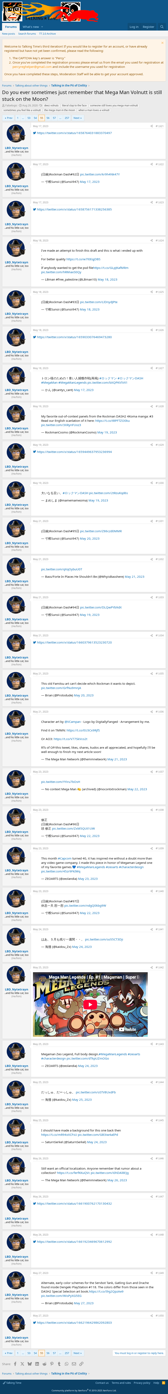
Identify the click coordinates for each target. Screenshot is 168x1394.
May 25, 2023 (82, 1099)
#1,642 (160, 967)
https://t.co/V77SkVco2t (70, 739)
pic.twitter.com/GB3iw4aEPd (98, 1134)
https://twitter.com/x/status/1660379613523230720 (74, 642)
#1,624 (160, 240)
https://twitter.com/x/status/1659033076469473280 (74, 337)
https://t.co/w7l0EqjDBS (83, 259)
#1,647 (160, 1196)
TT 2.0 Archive (47, 33)
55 (41, 118)
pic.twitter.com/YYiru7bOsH (60, 782)
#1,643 (160, 1044)
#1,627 (160, 368)
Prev (9, 118)
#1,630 (160, 483)
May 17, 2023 (90, 182)
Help (156, 1383)
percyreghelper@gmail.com (32, 67)
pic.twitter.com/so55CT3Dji (104, 939)
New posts (8, 33)
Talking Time (13, 1383)
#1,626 (160, 330)
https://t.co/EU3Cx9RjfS (83, 730)
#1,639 (160, 848)
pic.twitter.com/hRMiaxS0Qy (61, 272)
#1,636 (160, 711)
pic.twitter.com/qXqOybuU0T (61, 569)
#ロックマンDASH (130, 378)
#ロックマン (108, 378)
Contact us (102, 1383)
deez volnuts (51, 105)
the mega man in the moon (59, 110)
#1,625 (160, 292)
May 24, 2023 (82, 947)
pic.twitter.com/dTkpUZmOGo (88, 1058)
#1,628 (160, 406)
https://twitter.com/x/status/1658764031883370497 (74, 133)
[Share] (151, 126)
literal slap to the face (74, 105)
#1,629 (160, 445)
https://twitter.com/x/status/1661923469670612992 (74, 1241)
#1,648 (160, 1234)
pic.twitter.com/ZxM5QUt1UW (73, 828)
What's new (31, 27)
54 (35, 118)
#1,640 (160, 891)
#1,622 (160, 164)
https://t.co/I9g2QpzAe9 (106, 1291)
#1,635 (160, 673)
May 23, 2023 (88, 879)
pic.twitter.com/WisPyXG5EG (61, 1296)
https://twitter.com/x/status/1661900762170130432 (74, 1203)
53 (28, 118)
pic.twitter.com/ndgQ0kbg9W (85, 905)
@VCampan (73, 722)
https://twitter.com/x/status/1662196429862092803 (74, 1322)
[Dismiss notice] (162, 43)
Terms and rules (121, 1383)
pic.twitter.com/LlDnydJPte (98, 302)
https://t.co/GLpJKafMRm (110, 268)
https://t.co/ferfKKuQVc (73, 1173)
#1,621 (160, 126)
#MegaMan (49, 382)
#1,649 (160, 1273)
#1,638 (160, 810)
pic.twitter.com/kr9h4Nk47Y (100, 174)
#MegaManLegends (72, 382)
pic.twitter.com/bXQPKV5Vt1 (107, 382)
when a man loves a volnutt (93, 110)
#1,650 (160, 1315)
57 (54, 118)
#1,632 (160, 559)
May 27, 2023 (84, 1303)
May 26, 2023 (117, 1180)
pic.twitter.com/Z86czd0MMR (101, 531)
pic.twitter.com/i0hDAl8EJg (110, 1173)
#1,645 (160, 1120)
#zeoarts (112, 867)
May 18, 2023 (107, 279)
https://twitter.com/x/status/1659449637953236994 (74, 452)
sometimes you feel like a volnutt (22, 110)
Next (76, 118)
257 (67, 118)
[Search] (162, 27)
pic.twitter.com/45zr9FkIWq (60, 871)
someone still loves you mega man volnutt (114, 105)
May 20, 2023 (90, 538)
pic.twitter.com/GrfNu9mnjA (61, 688)
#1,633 (160, 597)
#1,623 (160, 202)
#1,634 (160, 635)
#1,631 (160, 521)
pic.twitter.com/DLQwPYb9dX (101, 607)
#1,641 (160, 929)
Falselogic (11, 105)
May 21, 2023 (134, 576)
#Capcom (65, 858)
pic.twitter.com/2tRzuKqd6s (108, 493)
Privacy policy (142, 1383)
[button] (42, 27)
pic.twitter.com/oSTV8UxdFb (96, 1092)
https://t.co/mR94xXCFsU (59, 1134)
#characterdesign (131, 867)
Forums (11, 27)
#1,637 (160, 771)
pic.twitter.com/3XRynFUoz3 (61, 425)
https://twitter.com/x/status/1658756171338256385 (74, 209)
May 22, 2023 (137, 789)
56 (48, 118)
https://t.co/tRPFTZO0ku (112, 420)
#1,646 (160, 1158)
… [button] (23, 118)
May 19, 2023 (107, 432)
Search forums (27, 33)
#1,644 (160, 1082)
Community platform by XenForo (84, 1390)
